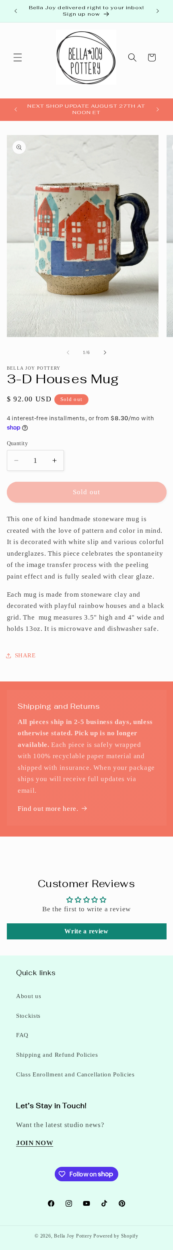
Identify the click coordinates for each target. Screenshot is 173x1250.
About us (28, 995)
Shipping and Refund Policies (57, 1054)
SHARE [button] (25, 655)
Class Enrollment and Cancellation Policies (75, 1074)
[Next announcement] (158, 11)
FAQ (22, 1034)
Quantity (17, 443)
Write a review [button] (86, 931)
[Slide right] (105, 352)
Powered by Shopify (115, 1236)
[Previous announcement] (16, 11)
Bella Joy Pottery (73, 1236)
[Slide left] (68, 352)
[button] (17, 57)
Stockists (28, 1015)
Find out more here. (48, 808)
